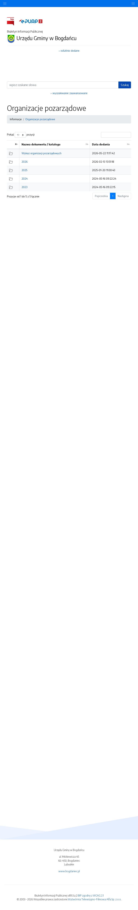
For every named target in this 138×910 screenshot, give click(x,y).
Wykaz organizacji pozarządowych (41, 153)
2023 (24, 187)
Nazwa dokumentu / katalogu (41, 144)
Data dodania (101, 144)
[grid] (69, 165)
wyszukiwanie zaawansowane (70, 93)
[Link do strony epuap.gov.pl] (30, 21)
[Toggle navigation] (133, 3)
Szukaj (125, 85)
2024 (25, 178)
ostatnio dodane (70, 50)
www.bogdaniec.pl (69, 871)
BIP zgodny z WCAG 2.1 (91, 895)
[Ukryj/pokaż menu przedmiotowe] (5, 3)
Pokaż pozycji (20, 134)
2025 (24, 170)
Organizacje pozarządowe (40, 119)
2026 (24, 161)
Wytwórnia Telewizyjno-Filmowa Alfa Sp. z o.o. (94, 899)
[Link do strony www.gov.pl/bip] (12, 21)
